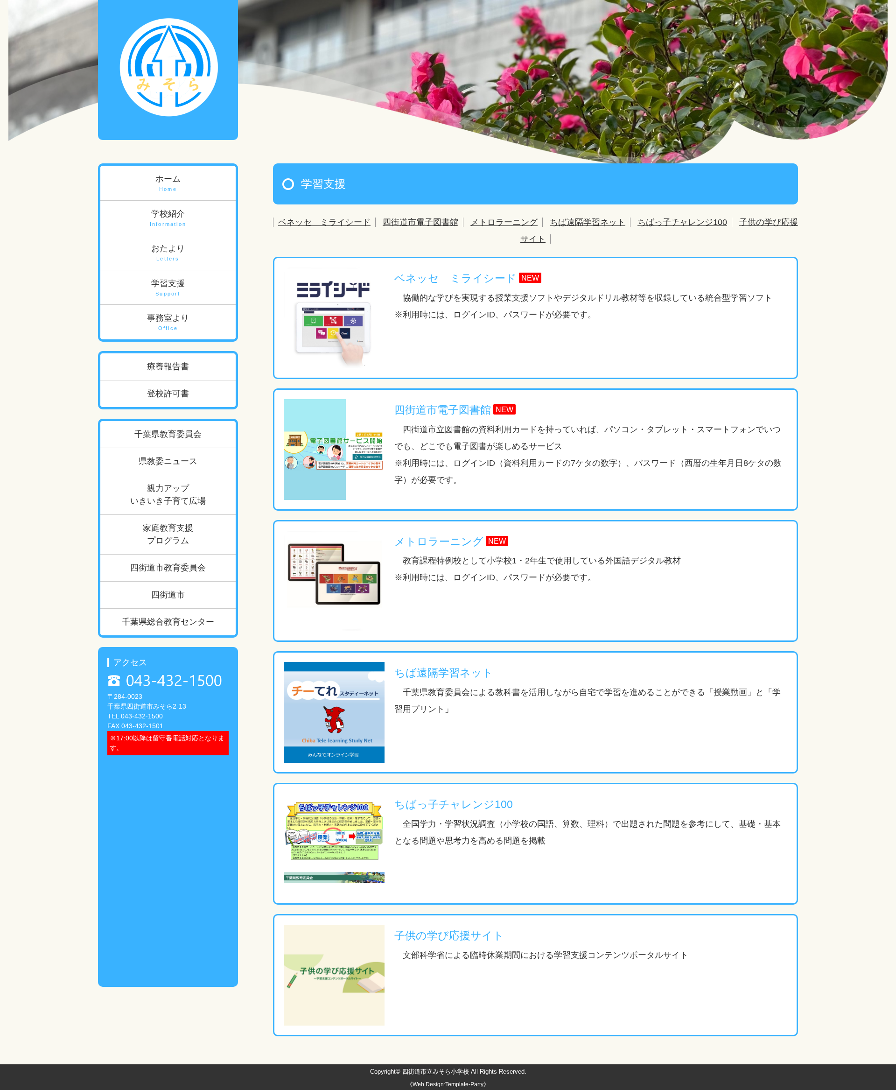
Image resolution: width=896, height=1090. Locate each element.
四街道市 (168, 594)
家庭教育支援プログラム (168, 534)
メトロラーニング (504, 222)
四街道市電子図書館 (420, 222)
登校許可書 (168, 393)
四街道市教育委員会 (168, 567)
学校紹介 (168, 218)
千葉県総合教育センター (168, 621)
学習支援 (168, 287)
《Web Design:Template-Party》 (448, 1084)
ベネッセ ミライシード (324, 222)
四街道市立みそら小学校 (435, 1071)
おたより (168, 252)
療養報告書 (168, 366)
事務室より (168, 322)
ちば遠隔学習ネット (587, 222)
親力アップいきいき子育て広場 (168, 495)
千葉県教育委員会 (168, 434)
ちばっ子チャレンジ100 (682, 222)
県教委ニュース (168, 461)
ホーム (168, 183)
